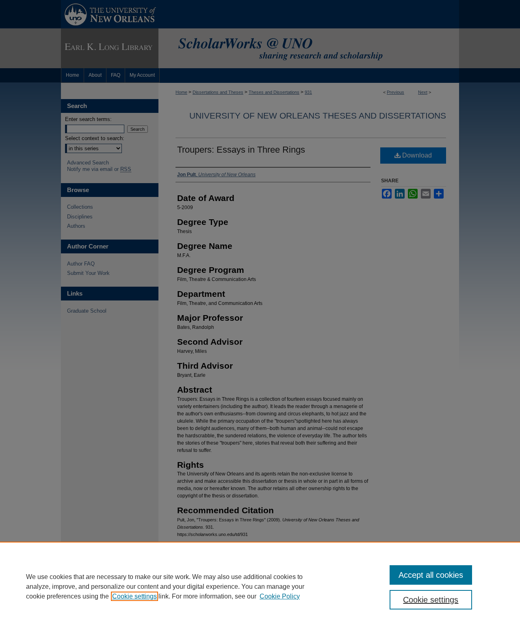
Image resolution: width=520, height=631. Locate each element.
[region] (260, 586)
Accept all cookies (431, 574)
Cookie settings (134, 596)
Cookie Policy (280, 596)
